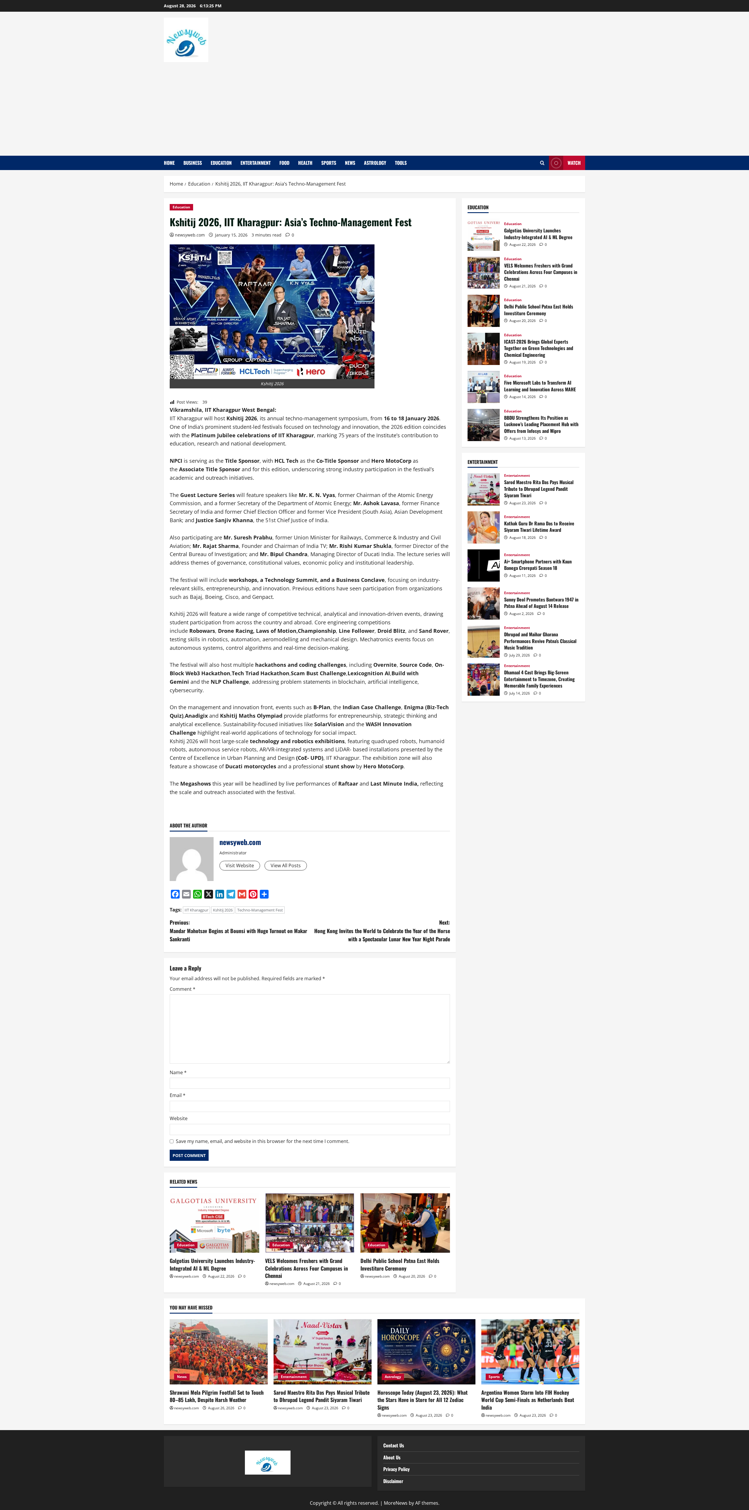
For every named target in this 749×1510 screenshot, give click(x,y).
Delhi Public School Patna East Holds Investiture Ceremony (399, 1264)
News (350, 162)
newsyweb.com (190, 235)
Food (284, 162)
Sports (328, 162)
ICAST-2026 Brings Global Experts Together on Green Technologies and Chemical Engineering (484, 349)
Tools (401, 162)
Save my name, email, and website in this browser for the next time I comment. (262, 1141)
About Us (392, 1457)
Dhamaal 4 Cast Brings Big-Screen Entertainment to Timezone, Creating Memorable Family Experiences (484, 680)
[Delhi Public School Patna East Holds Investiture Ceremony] (405, 1223)
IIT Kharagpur (196, 910)
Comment (182, 989)
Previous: (238, 930)
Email (177, 1095)
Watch (574, 162)
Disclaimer (393, 1481)
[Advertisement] (373, 106)
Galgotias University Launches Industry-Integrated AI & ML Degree (212, 1264)
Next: (382, 930)
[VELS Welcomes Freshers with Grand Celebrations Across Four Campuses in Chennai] (310, 1223)
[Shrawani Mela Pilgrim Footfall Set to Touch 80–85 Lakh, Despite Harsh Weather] (219, 1351)
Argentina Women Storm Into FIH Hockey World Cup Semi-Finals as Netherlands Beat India (527, 1400)
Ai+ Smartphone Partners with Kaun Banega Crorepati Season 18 (484, 565)
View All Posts (286, 865)
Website (179, 1118)
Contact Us (393, 1445)
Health (305, 162)
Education (221, 162)
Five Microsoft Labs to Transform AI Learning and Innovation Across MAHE (484, 387)
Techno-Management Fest (260, 910)
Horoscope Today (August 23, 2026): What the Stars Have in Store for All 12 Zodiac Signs (422, 1400)
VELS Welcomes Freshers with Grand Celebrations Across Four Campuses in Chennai (306, 1268)
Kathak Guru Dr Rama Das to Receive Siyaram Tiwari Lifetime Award (484, 527)
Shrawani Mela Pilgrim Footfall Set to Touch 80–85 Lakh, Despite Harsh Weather (217, 1396)
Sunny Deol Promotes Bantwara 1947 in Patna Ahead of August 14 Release (484, 603)
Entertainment (255, 162)
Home (169, 162)
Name (178, 1072)
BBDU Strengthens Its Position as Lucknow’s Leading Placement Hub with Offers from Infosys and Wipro (484, 425)
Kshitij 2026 (223, 910)
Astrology (375, 162)
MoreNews (396, 1503)
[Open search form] (542, 163)
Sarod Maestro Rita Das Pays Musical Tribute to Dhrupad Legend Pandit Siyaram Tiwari (484, 489)
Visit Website (240, 865)
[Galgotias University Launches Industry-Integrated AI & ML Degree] (214, 1223)
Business (192, 162)
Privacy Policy (396, 1469)
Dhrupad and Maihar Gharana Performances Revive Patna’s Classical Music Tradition (484, 641)
